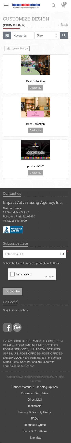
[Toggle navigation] (7, 5)
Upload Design (20, 48)
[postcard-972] (35, 150)
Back (64, 24)
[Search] (53, 5)
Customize (35, 87)
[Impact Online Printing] (26, 5)
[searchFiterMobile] (7, 35)
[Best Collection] (35, 65)
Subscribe (13, 291)
